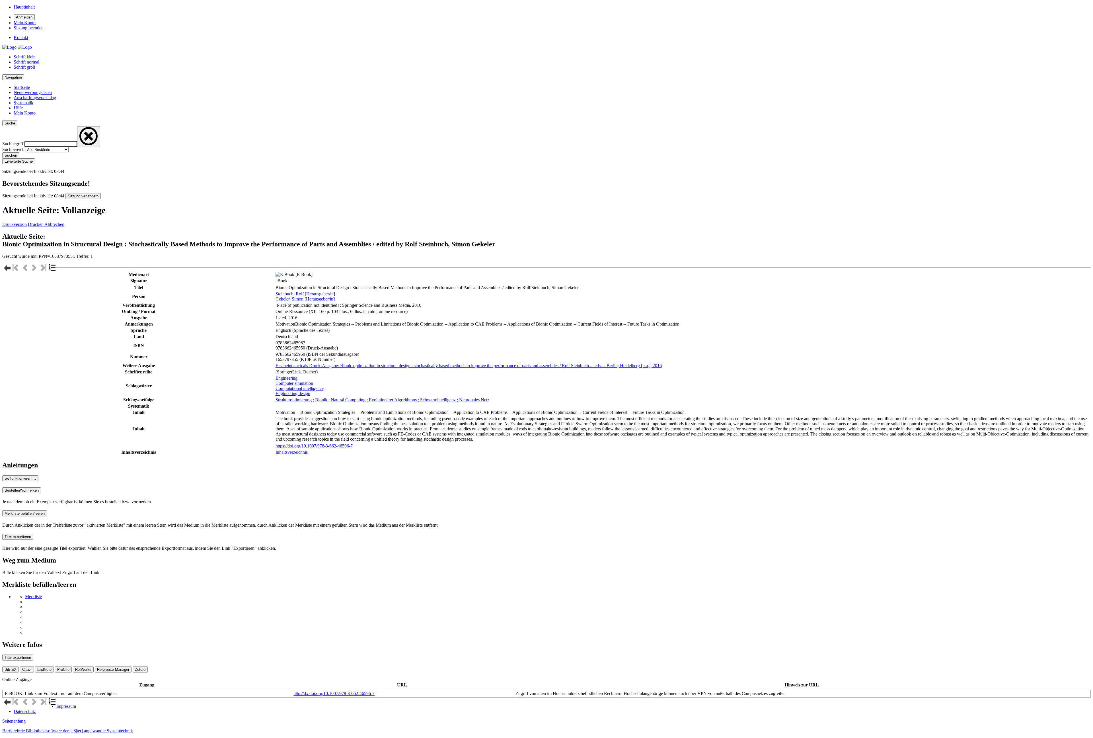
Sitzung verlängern (83, 196)
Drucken (36, 224)
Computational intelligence (300, 388)
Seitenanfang (14, 721)
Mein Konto (25, 113)
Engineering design (293, 393)
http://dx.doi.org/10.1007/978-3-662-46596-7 (334, 693)
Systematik (23, 102)
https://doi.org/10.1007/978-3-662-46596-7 (314, 445)
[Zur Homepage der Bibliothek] (17, 47)
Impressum (66, 706)
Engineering (286, 378)
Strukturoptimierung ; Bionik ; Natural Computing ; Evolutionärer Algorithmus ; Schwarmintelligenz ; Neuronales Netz (382, 399)
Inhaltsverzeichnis (292, 452)
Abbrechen (54, 224)
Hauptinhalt (24, 7)
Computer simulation (294, 383)
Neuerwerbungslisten (33, 92)
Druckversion (14, 224)
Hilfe (18, 107)
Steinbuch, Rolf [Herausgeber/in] (305, 293)
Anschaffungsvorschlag (35, 97)
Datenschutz (25, 711)
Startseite (22, 87)
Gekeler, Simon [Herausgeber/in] (305, 299)
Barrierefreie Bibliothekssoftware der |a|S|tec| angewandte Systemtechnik (67, 730)
